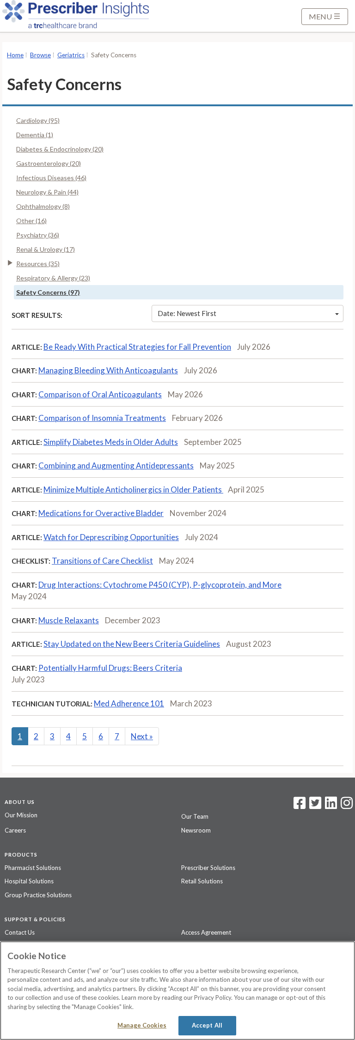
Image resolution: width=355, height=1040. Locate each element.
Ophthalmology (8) (43, 206)
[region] (177, 990)
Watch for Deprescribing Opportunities (111, 537)
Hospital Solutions (29, 881)
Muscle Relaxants (68, 620)
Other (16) (31, 221)
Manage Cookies (141, 1025)
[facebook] (300, 805)
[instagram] (347, 805)
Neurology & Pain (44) (47, 192)
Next (142, 736)
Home (15, 55)
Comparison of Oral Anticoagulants (100, 394)
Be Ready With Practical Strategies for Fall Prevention (137, 347)
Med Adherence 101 (129, 703)
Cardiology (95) (38, 120)
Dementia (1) (34, 135)
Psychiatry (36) (37, 235)
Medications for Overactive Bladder (101, 513)
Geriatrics (71, 55)
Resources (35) (38, 264)
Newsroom (196, 830)
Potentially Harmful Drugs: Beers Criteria (110, 668)
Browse (40, 55)
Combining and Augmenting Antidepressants (116, 465)
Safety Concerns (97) (48, 292)
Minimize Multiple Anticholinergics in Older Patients (133, 489)
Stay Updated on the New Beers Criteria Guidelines (131, 644)
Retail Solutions (202, 881)
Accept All (207, 1025)
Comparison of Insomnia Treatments (102, 418)
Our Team (194, 816)
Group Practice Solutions (38, 895)
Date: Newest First (187, 313)
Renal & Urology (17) (45, 249)
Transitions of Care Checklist (102, 561)
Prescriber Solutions (208, 867)
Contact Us (20, 932)
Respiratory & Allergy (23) (53, 278)
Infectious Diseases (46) (51, 178)
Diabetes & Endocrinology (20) (60, 149)
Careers (15, 830)
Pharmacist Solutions (33, 867)
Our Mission (21, 815)
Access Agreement (206, 932)
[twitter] (314, 805)
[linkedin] (331, 805)
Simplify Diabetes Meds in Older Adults (110, 442)
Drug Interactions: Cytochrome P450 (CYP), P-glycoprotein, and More (160, 585)
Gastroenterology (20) (48, 163)
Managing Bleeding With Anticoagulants (108, 370)
